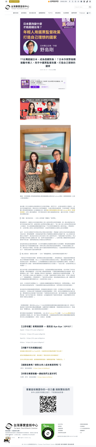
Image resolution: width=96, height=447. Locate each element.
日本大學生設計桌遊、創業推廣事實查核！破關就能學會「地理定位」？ (42, 359)
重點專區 (58, 13)
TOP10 (50, 13)
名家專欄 (66, 13)
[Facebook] (69, 1)
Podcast (82, 13)
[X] (72, 1)
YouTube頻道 (66, 313)
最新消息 (15, 13)
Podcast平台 (53, 313)
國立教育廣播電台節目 (54, 210)
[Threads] (84, 1)
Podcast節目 (52, 69)
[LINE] (90, 1)
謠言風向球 (32, 13)
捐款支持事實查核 (14, 1)
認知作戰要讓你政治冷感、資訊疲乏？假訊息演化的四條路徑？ (39, 355)
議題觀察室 (42, 13)
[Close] (10, 435)
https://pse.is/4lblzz (45, 377)
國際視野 (74, 13)
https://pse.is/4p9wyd (42, 368)
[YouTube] (78, 1)
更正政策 (58, 444)
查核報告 (24, 13)
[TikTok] (87, 1)
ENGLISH (64, 1)
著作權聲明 (64, 444)
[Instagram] (75, 1)
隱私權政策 (71, 444)
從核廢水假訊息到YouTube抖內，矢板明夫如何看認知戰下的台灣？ (41, 351)
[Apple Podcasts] (81, 1)
